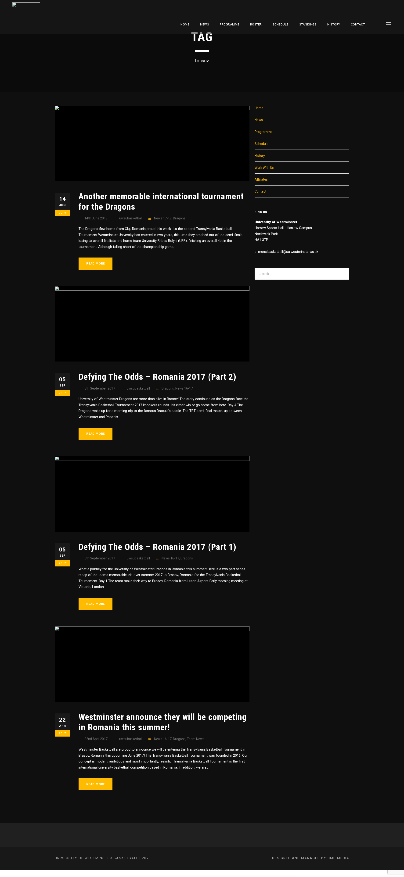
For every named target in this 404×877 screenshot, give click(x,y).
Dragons (179, 218)
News (204, 24)
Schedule (261, 144)
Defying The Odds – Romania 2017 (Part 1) (157, 547)
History (333, 24)
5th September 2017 (99, 388)
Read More (95, 263)
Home (184, 24)
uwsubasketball (130, 218)
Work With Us (264, 167)
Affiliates (261, 179)
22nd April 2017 (96, 739)
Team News (195, 739)
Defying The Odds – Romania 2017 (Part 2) (157, 377)
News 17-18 (163, 218)
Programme (229, 24)
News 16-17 (184, 388)
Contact (358, 24)
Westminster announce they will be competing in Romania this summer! (163, 722)
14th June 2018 (96, 218)
